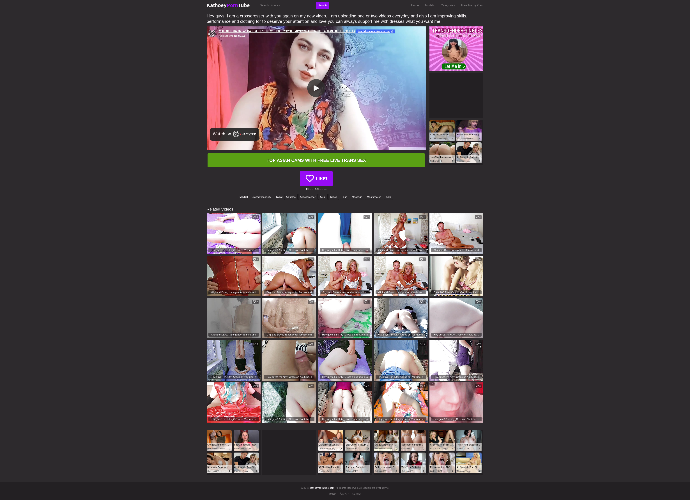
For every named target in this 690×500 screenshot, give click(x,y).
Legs (344, 196)
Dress (333, 196)
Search (323, 5)
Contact (356, 493)
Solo (388, 196)
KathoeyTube (228, 5)
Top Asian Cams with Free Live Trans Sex (316, 160)
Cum (323, 196)
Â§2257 (344, 493)
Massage (357, 196)
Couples (291, 196)
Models (429, 5)
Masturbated (374, 196)
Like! (321, 178)
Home (415, 5)
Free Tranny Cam (472, 5)
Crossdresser (308, 196)
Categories (448, 5)
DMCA (332, 493)
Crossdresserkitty (261, 196)
